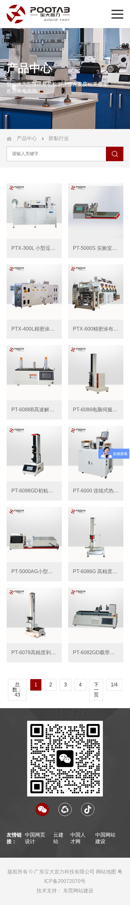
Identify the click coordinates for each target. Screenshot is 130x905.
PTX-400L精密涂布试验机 (34, 329)
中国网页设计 (35, 838)
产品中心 (27, 138)
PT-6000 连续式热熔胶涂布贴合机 (96, 490)
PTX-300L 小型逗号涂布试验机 (34, 248)
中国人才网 (78, 838)
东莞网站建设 (78, 890)
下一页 (96, 689)
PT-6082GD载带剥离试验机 (96, 652)
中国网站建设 (105, 838)
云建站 (58, 838)
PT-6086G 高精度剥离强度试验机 (96, 571)
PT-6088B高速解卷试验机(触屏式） (34, 409)
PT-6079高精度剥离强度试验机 (34, 652)
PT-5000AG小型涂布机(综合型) (34, 571)
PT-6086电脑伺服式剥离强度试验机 (96, 409)
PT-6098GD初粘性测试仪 (34, 490)
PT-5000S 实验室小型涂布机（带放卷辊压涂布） (96, 248)
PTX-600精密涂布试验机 (96, 329)
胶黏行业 (59, 138)
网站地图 (106, 871)
